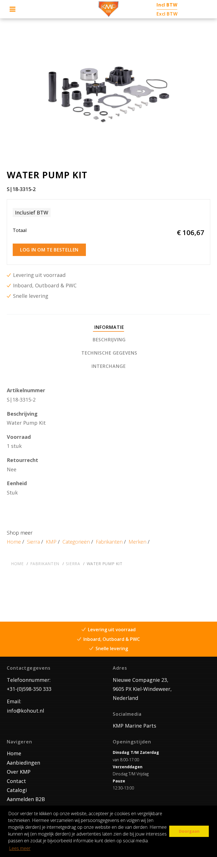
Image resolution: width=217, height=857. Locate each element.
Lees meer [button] (20, 848)
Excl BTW (167, 13)
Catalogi (17, 790)
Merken (137, 541)
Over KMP (19, 771)
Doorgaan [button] (189, 831)
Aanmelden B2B (26, 799)
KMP (51, 541)
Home (14, 541)
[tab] (108, 328)
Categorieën (76, 541)
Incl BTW (167, 4)
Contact (16, 781)
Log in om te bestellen (49, 250)
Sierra (33, 541)
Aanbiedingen (23, 762)
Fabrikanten (109, 541)
